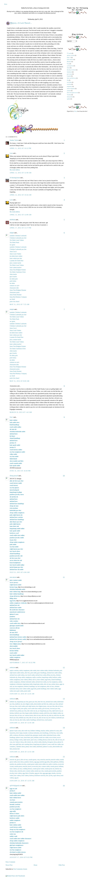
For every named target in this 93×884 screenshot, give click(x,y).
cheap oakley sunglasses (25, 677)
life (68, 80)
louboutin (36, 733)
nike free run (41, 701)
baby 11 (69, 57)
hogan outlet (28, 713)
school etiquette (71, 88)
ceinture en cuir (14, 285)
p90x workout (14, 735)
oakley (47, 730)
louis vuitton (24, 679)
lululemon (39, 746)
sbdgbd (12, 232)
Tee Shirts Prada (14, 242)
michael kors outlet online (54, 673)
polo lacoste (45, 708)
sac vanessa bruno (28, 715)
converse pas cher (55, 708)
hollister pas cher (23, 717)
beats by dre (51, 740)
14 (64, 728)
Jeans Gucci (13, 251)
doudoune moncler (39, 775)
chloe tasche (13, 274)
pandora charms (28, 762)
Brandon (69, 61)
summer (69, 90)
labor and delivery (71, 78)
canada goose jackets (50, 771)
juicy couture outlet (44, 766)
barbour (31, 775)
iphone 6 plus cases (15, 730)
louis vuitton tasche (15, 267)
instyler (43, 730)
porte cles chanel (14, 301)
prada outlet (27, 691)
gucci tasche (13, 276)
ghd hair (18, 744)
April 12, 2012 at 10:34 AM (20, 195)
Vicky (75, 111)
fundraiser (69, 72)
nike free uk (44, 715)
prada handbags (41, 688)
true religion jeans (41, 706)
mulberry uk (18, 704)
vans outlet (59, 733)
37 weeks (69, 53)
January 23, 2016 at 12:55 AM (22, 780)
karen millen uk (43, 764)
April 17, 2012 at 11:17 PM (20, 228)
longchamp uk (37, 744)
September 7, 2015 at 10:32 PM (22, 662)
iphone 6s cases (54, 730)
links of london (29, 773)
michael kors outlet (40, 675)
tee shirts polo (14, 279)
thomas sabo (13, 771)
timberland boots (51, 735)
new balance (52, 717)
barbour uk (58, 768)
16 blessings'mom (15, 177)
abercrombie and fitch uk (41, 704)
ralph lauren (26, 740)
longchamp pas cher (22, 701)
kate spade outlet (18, 691)
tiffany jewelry (51, 675)
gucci (18, 759)
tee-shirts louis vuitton (16, 256)
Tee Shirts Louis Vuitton (17, 240)
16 (64, 786)
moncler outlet (55, 759)
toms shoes (20, 762)
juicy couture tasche (15, 263)
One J (11, 417)
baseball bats (28, 735)
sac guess (12, 244)
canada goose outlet (32, 764)
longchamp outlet (47, 677)
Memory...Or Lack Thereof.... (21, 23)
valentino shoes (20, 746)
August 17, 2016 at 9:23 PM (21, 857)
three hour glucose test (72, 92)
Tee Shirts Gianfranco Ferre (18, 272)
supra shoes (56, 775)
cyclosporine (70, 65)
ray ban (20, 768)
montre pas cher (39, 771)
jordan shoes (55, 684)
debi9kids (12, 219)
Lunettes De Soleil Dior (16, 260)
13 (64, 699)
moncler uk (13, 759)
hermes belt (16, 749)
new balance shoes (18, 742)
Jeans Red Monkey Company (18, 297)
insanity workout (28, 733)
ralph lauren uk (56, 711)
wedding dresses (42, 740)
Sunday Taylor (14, 140)
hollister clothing (35, 730)
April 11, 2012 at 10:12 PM (20, 148)
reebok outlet (37, 742)
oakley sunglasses (24, 670)
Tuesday (69, 94)
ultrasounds (70, 96)
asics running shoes (27, 744)
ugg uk (16, 778)
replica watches (14, 670)
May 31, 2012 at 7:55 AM (19, 304)
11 (64, 577)
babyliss (44, 742)
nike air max (47, 684)
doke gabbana (54, 762)
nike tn (51, 715)
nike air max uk (33, 717)
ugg (23, 773)
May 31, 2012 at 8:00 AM (19, 381)
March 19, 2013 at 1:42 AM (21, 412)
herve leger (19, 733)
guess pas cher (33, 701)
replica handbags (31, 720)
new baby (69, 82)
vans (38, 759)
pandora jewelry (21, 764)
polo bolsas (13, 281)
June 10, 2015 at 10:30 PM (20, 471)
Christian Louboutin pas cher (18, 238)
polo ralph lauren (30, 706)
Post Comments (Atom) (20, 869)
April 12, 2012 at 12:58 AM (20, 173)
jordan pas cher (22, 711)
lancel (29, 766)
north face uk (57, 715)
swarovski (35, 766)
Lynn (11, 153)
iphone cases (19, 737)
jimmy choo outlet (31, 746)
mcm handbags (44, 733)
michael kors (13, 711)
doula (68, 67)
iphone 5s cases (47, 746)
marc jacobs (49, 775)
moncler (42, 759)
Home (5, 4)
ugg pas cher (38, 773)
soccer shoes (52, 737)
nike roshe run (26, 730)
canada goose (32, 759)
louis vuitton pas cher (16, 258)
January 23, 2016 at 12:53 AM (22, 752)
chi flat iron (52, 733)
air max (20, 715)
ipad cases (34, 740)
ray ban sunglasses (52, 682)
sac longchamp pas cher (44, 711)
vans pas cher (50, 706)
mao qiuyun (13, 577)
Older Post (62, 865)
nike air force (59, 706)
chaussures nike (14, 288)
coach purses (48, 720)
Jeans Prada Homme (15, 294)
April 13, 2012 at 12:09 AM (20, 214)
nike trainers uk (28, 742)
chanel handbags (56, 679)
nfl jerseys (21, 735)
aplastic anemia (71, 55)
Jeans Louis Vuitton (15, 254)
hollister (36, 737)
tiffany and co (32, 679)
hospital (69, 76)
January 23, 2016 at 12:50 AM (22, 722)
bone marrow (70, 59)
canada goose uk (49, 768)
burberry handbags (29, 686)
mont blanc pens (28, 737)
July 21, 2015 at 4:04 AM (20, 572)
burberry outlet (56, 677)
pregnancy (69, 86)
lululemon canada (38, 713)
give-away (69, 74)
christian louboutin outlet (28, 682)
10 (64, 476)
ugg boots (47, 679)
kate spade (24, 708)
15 (64, 757)
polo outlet (33, 673)
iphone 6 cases (46, 744)
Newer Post (9, 865)
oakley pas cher (53, 704)
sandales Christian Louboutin (18, 235)
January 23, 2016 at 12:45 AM (22, 694)
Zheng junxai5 (14, 475)
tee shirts (12, 283)
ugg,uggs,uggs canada (49, 773)
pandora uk (13, 764)
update (68, 99)
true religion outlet (28, 704)
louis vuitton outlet (42, 670)
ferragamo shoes (52, 742)
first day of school (71, 70)
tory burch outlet (30, 675)
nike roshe (23, 720)
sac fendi (12, 299)
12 (64, 668)
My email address (15, 170)
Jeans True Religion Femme (18, 270)
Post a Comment (10, 862)
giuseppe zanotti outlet (39, 735)
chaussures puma (14, 292)
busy (68, 63)
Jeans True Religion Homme (18, 290)
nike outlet (33, 670)
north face (46, 713)
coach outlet (21, 706)
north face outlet (43, 737)
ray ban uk (16, 720)
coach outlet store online (35, 708)
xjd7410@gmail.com (16, 785)
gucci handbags (41, 673)
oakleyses (12, 667)
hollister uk (13, 701)
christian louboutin (53, 670)
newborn (69, 84)
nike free (27, 673)
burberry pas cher (19, 713)
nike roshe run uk (32, 711)
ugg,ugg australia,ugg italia (42, 762)
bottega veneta (18, 740)
